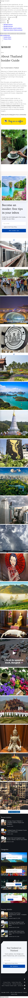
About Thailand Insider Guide (9, 985)
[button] (14, 3)
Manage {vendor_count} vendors (13, 28)
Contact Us (20, 985)
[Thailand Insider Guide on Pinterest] (24, 985)
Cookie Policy (7, 37)
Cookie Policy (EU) (16, 982)
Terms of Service (7, 983)
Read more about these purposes (13, 30)
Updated (14, 918)
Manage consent (4, 997)
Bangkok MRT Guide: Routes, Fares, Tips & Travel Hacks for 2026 (17, 933)
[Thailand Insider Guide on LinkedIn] (24, 988)
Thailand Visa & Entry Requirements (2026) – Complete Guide (18, 914)
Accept (2, 33)
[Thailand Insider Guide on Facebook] (24, 979)
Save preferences (21, 33)
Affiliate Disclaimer (17, 983)
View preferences (11, 33)
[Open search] (23, 46)
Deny (5, 33)
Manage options (8, 24)
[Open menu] (26, 46)
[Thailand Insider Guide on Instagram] (14, 253)
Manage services (8, 26)
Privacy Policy (7, 39)
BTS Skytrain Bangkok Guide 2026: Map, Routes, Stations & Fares (17, 923)
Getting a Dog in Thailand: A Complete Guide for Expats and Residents (15, 822)
